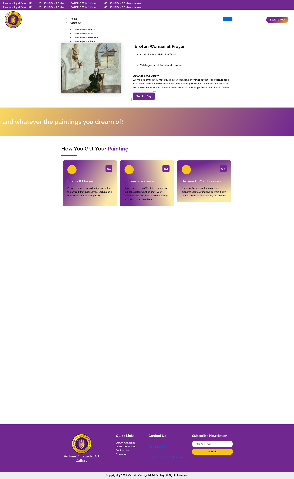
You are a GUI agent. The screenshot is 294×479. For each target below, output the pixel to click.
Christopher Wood (166, 54)
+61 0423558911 (158, 446)
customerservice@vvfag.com (166, 457)
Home (73, 18)
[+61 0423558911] (150, 442)
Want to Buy (143, 96)
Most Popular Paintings (85, 29)
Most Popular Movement (168, 65)
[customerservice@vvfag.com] (150, 453)
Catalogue (76, 22)
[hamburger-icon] (227, 19)
